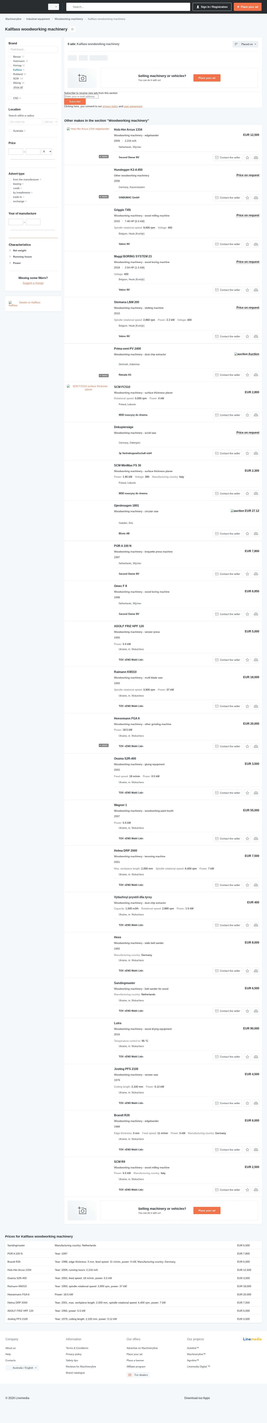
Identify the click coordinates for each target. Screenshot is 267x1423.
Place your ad (207, 77)
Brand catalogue (75, 1372)
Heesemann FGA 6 (127, 718)
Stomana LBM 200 (126, 302)
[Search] (70, 7)
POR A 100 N (123, 545)
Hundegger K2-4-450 (128, 169)
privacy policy (110, 106)
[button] (247, 157)
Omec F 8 (120, 586)
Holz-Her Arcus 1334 (128, 129)
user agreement (133, 106)
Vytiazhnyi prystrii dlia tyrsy (133, 897)
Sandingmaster (124, 983)
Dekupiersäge (123, 427)
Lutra (117, 1023)
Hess (117, 937)
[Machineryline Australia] (24, 7)
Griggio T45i (122, 209)
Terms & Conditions (77, 1348)
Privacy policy (74, 1354)
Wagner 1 (120, 805)
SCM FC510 (122, 386)
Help (8, 1354)
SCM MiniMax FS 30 (127, 465)
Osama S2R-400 (125, 758)
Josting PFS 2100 (126, 1068)
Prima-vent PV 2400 (127, 348)
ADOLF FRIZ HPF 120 (129, 626)
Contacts (10, 1360)
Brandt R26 (122, 1115)
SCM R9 (119, 1161)
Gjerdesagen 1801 (126, 505)
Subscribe (75, 101)
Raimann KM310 (125, 671)
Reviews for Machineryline (81, 1366)
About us (10, 1348)
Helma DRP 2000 (125, 850)
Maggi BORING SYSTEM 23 (133, 256)
